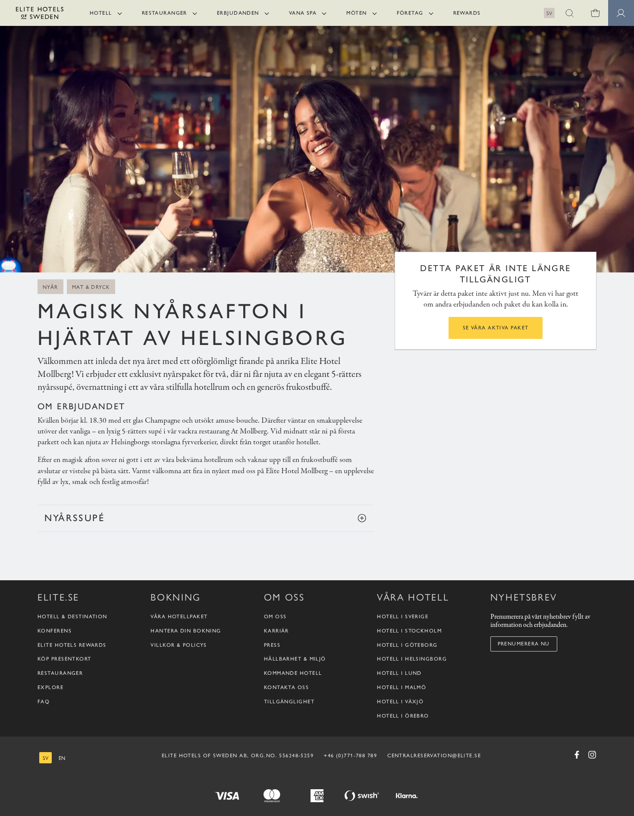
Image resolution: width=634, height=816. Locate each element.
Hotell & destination (72, 617)
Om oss (275, 617)
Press (272, 645)
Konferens (55, 631)
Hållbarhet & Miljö (295, 659)
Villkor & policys (179, 645)
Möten (356, 13)
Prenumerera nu (524, 644)
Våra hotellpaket (179, 617)
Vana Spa (303, 13)
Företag (410, 13)
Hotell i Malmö (401, 687)
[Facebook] (576, 754)
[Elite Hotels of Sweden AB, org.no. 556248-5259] (40, 14)
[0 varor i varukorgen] (595, 13)
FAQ (44, 702)
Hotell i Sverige (402, 617)
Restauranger (164, 13)
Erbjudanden (238, 13)
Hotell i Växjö (400, 702)
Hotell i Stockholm (409, 631)
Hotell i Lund (399, 673)
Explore (50, 687)
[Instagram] (592, 754)
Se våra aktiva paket (496, 328)
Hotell (101, 13)
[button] (569, 13)
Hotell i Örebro (403, 716)
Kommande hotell (293, 673)
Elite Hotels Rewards (72, 645)
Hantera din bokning (186, 631)
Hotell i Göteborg (407, 645)
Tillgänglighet (289, 702)
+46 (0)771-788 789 (350, 756)
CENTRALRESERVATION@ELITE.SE (434, 756)
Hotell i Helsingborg (412, 659)
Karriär (276, 631)
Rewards (467, 13)
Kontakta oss (286, 687)
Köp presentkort (64, 659)
